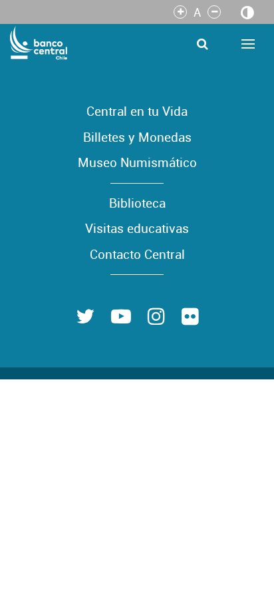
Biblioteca (137, 203)
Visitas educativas (137, 228)
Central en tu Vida (137, 111)
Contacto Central (137, 254)
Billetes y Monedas (137, 137)
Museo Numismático (137, 162)
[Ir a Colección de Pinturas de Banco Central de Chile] (39, 42)
